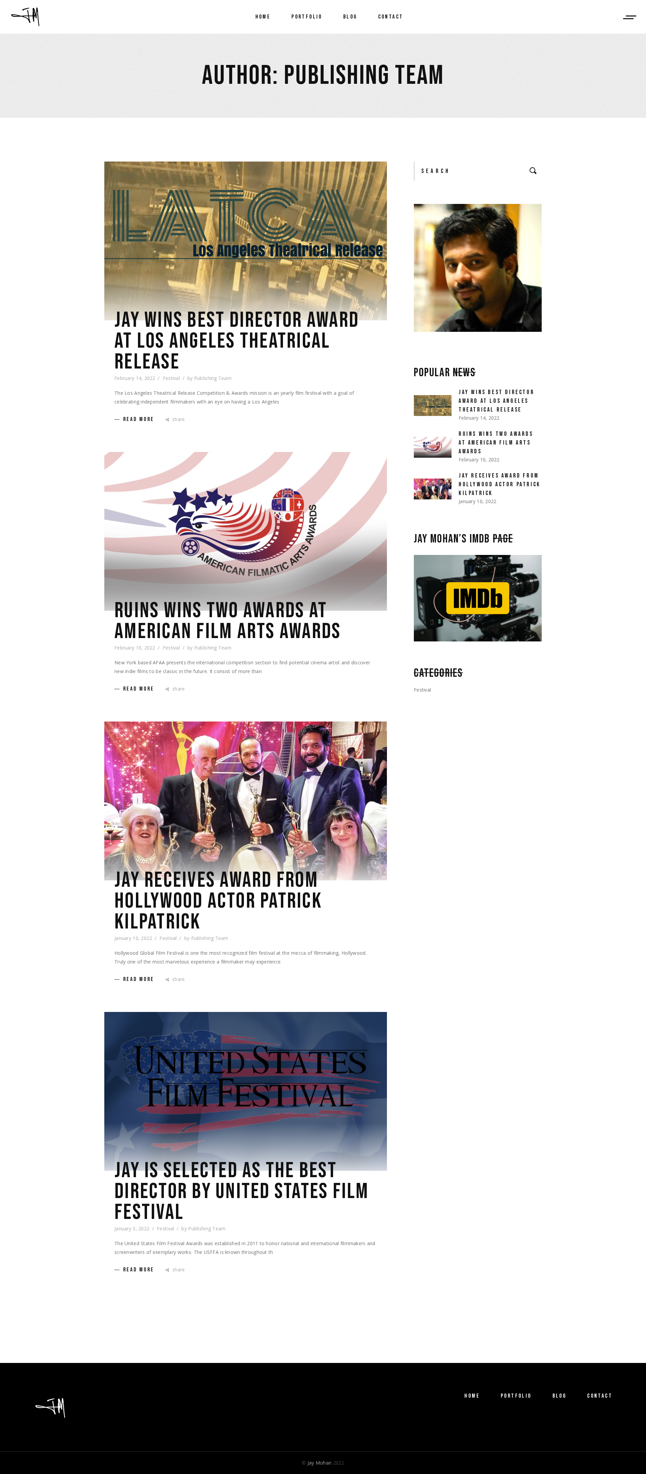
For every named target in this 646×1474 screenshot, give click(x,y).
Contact (599, 1396)
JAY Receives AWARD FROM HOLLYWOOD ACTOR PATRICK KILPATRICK (218, 901)
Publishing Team (212, 378)
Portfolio (516, 1396)
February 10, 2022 (134, 647)
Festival (171, 378)
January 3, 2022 (131, 1228)
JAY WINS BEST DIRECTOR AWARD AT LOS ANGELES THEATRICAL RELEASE (236, 341)
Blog (559, 1396)
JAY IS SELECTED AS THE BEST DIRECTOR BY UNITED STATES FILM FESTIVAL (241, 1191)
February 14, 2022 (134, 378)
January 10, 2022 (133, 938)
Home (472, 1396)
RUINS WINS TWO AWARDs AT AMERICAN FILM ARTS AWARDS (227, 621)
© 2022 (323, 1463)
